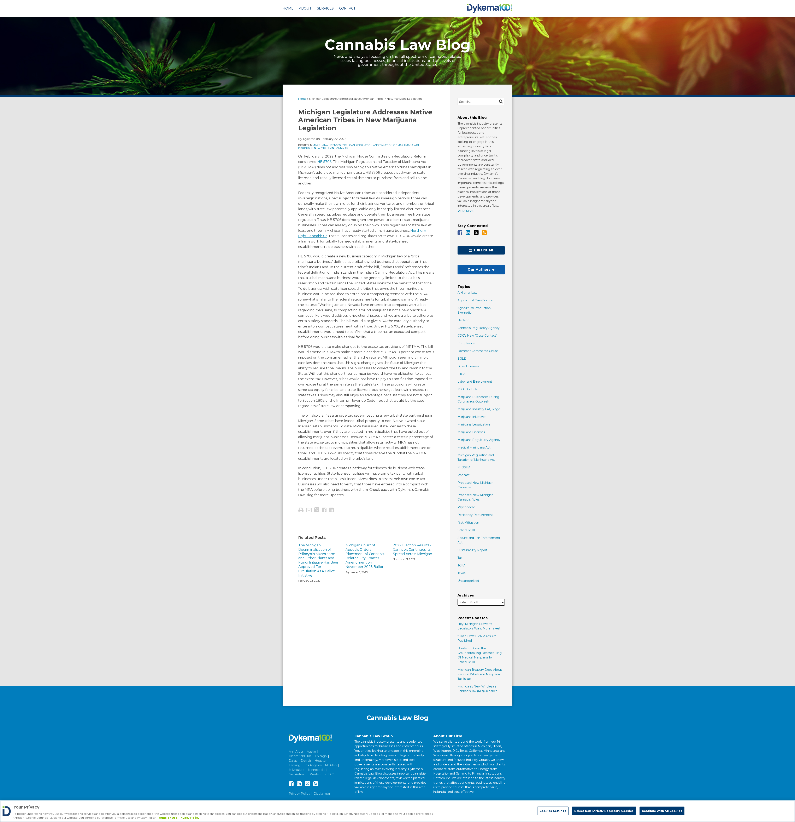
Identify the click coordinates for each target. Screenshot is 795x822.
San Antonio (297, 774)
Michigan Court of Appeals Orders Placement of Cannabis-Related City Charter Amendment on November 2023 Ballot (365, 556)
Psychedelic (466, 507)
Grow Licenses (468, 366)
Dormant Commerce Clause (478, 351)
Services (325, 8)
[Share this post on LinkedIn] (331, 510)
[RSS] (484, 232)
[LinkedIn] (468, 232)
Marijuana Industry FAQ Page (479, 409)
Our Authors (475, 268)
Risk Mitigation (468, 522)
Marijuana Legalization (474, 424)
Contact (347, 8)
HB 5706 (324, 162)
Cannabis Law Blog (398, 44)
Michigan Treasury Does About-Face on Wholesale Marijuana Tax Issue (480, 674)
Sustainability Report (472, 550)
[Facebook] (460, 232)
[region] (397, 811)
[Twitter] (476, 232)
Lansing (294, 765)
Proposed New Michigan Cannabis (323, 147)
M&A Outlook (467, 389)
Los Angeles (313, 765)
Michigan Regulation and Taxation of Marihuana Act (380, 145)
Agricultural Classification (475, 300)
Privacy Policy (299, 793)
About (305, 8)
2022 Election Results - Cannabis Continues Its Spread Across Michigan (412, 549)
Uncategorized (468, 581)
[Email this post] (309, 510)
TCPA (461, 565)
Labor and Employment (475, 381)
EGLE (462, 358)
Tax (460, 558)
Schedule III (466, 530)
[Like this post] (324, 510)
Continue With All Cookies (662, 810)
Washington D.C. (322, 774)
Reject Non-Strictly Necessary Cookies (604, 810)
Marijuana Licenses (327, 145)
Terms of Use (167, 817)
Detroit (306, 761)
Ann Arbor (296, 751)
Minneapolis (316, 770)
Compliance (466, 343)
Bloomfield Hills (300, 756)
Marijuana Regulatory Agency (479, 440)
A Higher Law (467, 293)
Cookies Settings (553, 810)
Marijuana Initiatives (472, 417)
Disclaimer (322, 793)
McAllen (331, 765)
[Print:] (301, 510)
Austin (311, 751)
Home (288, 8)
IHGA (461, 374)
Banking (464, 320)
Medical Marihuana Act (474, 447)
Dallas (293, 761)
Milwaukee (296, 770)
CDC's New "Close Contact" (477, 335)
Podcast (464, 475)
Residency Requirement (475, 515)
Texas (461, 573)
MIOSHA (464, 467)
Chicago (321, 756)
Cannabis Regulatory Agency (479, 328)
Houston (321, 761)
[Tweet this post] (316, 510)
